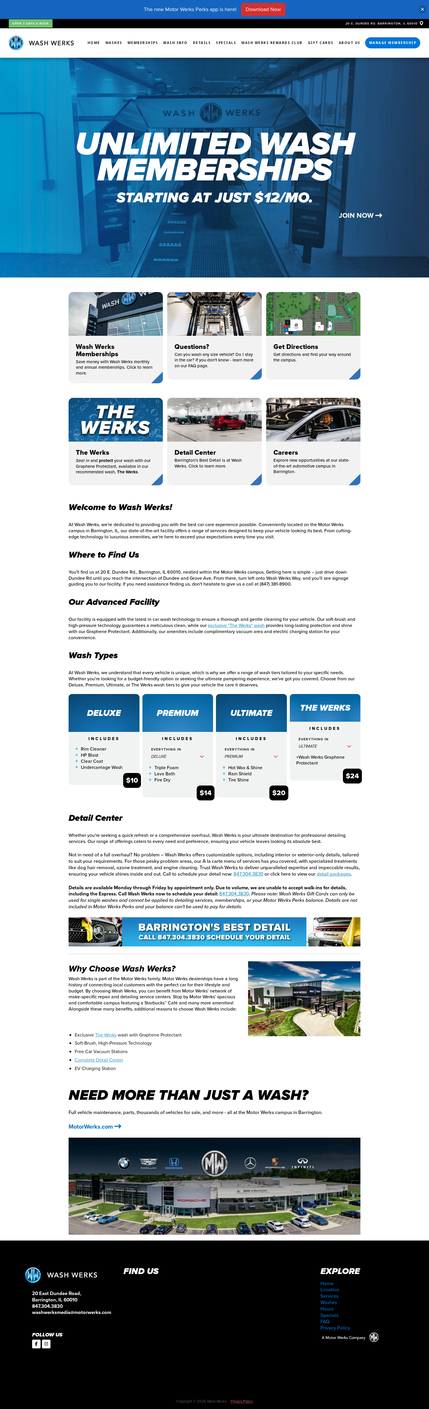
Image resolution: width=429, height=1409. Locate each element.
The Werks (105, 1035)
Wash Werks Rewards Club (272, 43)
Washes (113, 43)
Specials (226, 43)
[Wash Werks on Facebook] (36, 1344)
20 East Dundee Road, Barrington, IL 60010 (56, 1296)
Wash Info (175, 43)
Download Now (263, 9)
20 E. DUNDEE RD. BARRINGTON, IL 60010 (382, 23)
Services (329, 1296)
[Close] (422, 9)
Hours (327, 1309)
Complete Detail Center (99, 1060)
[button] (177, 758)
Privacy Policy (335, 1327)
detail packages (334, 874)
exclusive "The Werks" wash (236, 625)
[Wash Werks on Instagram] (46, 1344)
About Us (349, 43)
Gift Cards (321, 43)
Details (202, 43)
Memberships (143, 43)
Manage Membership (392, 43)
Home (94, 43)
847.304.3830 (248, 874)
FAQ (324, 1321)
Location (329, 1289)
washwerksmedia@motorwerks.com (71, 1312)
